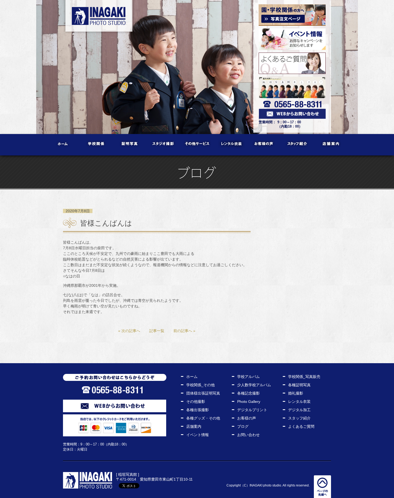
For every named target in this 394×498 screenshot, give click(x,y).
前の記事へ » (184, 331)
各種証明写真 (299, 385)
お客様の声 (264, 144)
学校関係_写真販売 (304, 376)
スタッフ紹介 (297, 144)
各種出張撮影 (197, 410)
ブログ (242, 426)
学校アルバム (248, 376)
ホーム (63, 144)
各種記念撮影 (248, 393)
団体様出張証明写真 (203, 393)
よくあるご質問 (301, 426)
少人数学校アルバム (254, 385)
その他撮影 (195, 401)
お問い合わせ (248, 435)
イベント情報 (197, 435)
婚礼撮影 (295, 393)
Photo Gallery (248, 401)
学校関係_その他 (200, 385)
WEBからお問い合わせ (114, 406)
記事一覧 (156, 331)
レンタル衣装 (230, 144)
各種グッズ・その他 (203, 418)
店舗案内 (331, 144)
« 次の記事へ (129, 331)
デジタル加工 (299, 410)
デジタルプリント (252, 410)
